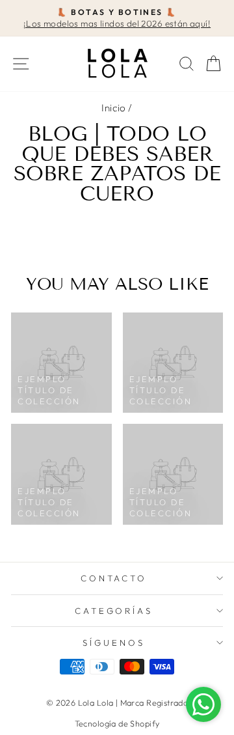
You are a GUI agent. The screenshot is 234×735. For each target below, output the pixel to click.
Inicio (113, 108)
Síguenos (114, 642)
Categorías (114, 610)
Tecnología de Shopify (117, 723)
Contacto (114, 578)
